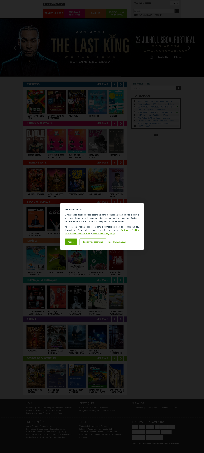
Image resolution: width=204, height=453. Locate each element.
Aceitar (71, 242)
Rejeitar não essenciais (93, 242)
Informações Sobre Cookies (77, 233)
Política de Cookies (130, 230)
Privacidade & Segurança (103, 233)
